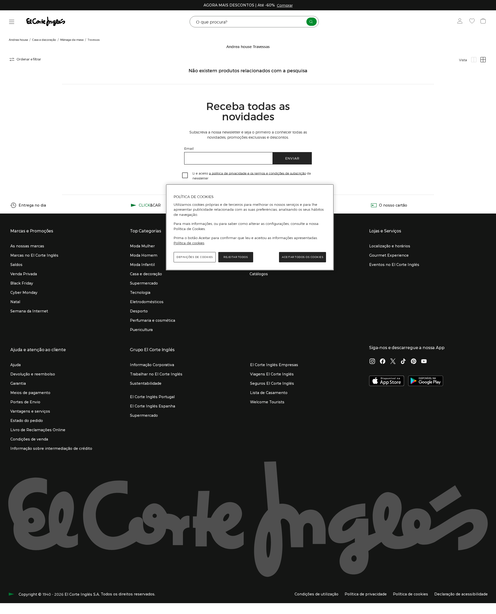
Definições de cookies (194, 257)
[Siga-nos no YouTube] (424, 361)
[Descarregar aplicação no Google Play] (425, 381)
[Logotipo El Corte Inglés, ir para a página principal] (46, 21)
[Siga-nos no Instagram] (372, 361)
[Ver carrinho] (484, 22)
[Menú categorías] (11, 22)
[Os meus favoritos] (472, 22)
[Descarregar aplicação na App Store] (386, 381)
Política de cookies (189, 243)
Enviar (292, 158)
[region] (250, 227)
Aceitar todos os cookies (302, 257)
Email (189, 148)
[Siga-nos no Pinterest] (413, 361)
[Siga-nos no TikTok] (403, 361)
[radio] (473, 59)
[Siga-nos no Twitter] (393, 361)
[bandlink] (285, 5)
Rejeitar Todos (235, 257)
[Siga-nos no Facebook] (382, 361)
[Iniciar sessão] (461, 21)
